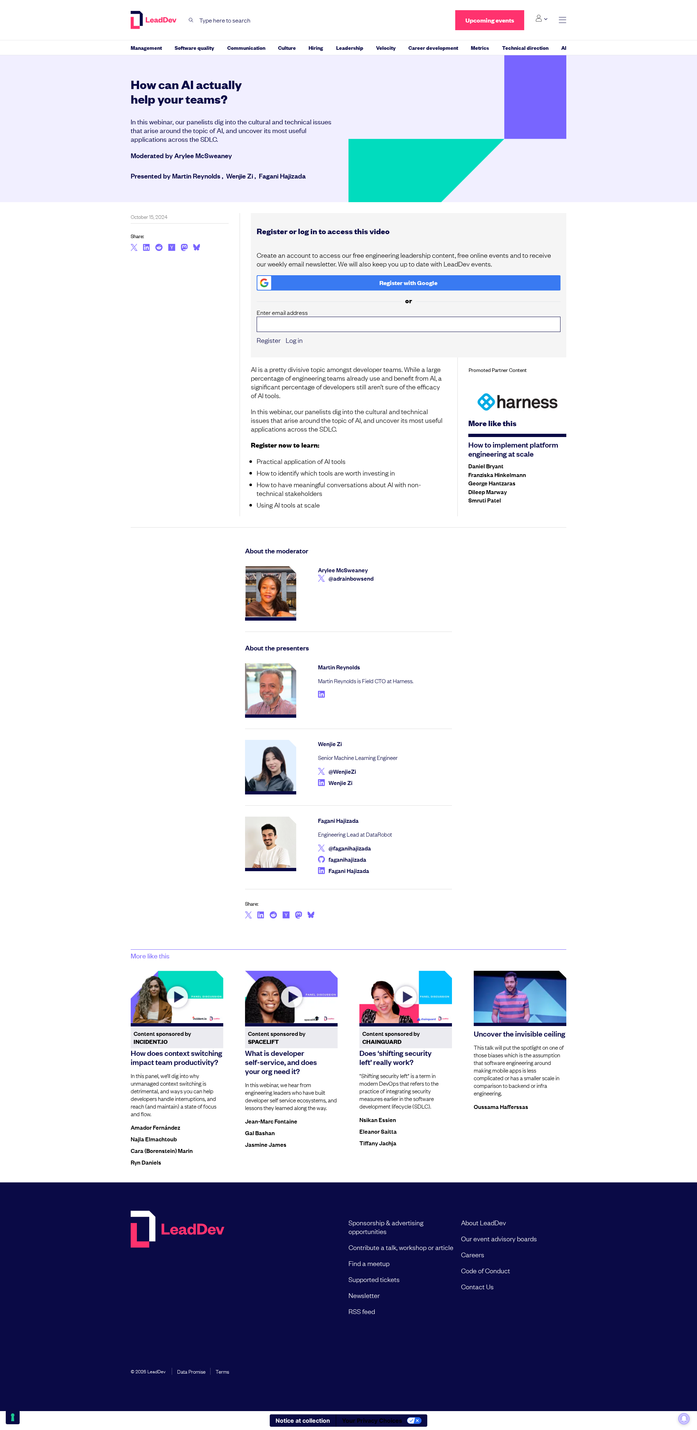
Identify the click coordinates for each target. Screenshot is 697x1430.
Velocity (386, 47)
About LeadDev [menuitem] (483, 1222)
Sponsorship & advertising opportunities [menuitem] (385, 1226)
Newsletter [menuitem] (364, 1295)
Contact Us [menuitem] (477, 1286)
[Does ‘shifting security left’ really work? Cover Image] (405, 997)
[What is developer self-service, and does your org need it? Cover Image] (291, 997)
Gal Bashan (260, 1133)
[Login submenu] (541, 19)
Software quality (194, 47)
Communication (246, 47)
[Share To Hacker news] (171, 248)
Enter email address (282, 312)
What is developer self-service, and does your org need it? (281, 1062)
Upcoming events (489, 20)
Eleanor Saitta (378, 1131)
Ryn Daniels (146, 1162)
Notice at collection (303, 1420)
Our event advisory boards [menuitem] (499, 1238)
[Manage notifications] (684, 1419)
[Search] (191, 20)
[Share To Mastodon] (184, 248)
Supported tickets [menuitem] (374, 1279)
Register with (408, 283)
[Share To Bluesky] (196, 248)
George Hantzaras (491, 483)
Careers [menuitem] (472, 1254)
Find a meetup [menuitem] (369, 1263)
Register (269, 340)
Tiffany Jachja (377, 1143)
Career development (433, 47)
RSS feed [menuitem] (361, 1311)
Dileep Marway (487, 492)
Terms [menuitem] (222, 1371)
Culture (287, 47)
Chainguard (382, 1041)
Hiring (316, 47)
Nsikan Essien (377, 1119)
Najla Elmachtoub (154, 1139)
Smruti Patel (484, 500)
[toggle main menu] (562, 20)
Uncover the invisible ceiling (519, 1033)
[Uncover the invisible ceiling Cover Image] (520, 997)
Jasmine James (265, 1144)
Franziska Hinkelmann (497, 474)
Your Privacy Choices (372, 1420)
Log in (294, 340)
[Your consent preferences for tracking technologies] (13, 1417)
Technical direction (525, 47)
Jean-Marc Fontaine (271, 1121)
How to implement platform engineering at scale (513, 448)
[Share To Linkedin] (146, 248)
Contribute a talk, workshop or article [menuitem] (400, 1247)
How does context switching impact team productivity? (176, 1057)
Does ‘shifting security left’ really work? (395, 1057)
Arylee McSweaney (203, 155)
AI (563, 47)
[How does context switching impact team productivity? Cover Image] (177, 997)
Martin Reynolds (196, 175)
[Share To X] (134, 248)
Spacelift (263, 1041)
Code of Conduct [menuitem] (485, 1270)
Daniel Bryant (486, 466)
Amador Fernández (155, 1127)
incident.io (151, 1041)
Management (146, 47)
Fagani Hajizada (282, 175)
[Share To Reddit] (159, 248)
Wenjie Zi (239, 175)
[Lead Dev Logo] (154, 20)
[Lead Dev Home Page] (177, 1267)
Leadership (349, 47)
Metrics (480, 47)
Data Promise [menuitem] (191, 1371)
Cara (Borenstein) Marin (162, 1150)
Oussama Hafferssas (501, 1106)
